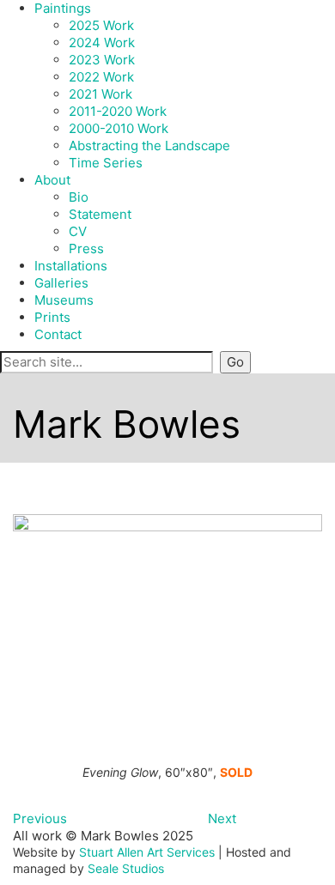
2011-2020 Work (118, 111)
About (52, 180)
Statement (100, 214)
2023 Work (102, 60)
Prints (52, 317)
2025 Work (101, 25)
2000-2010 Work (118, 128)
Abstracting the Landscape (149, 145)
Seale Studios (126, 868)
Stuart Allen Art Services (147, 852)
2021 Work (100, 94)
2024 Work (102, 42)
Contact (58, 334)
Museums (64, 300)
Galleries (61, 283)
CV (78, 231)
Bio (78, 197)
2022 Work (101, 77)
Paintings (62, 8)
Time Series (106, 163)
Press (86, 248)
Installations (70, 266)
